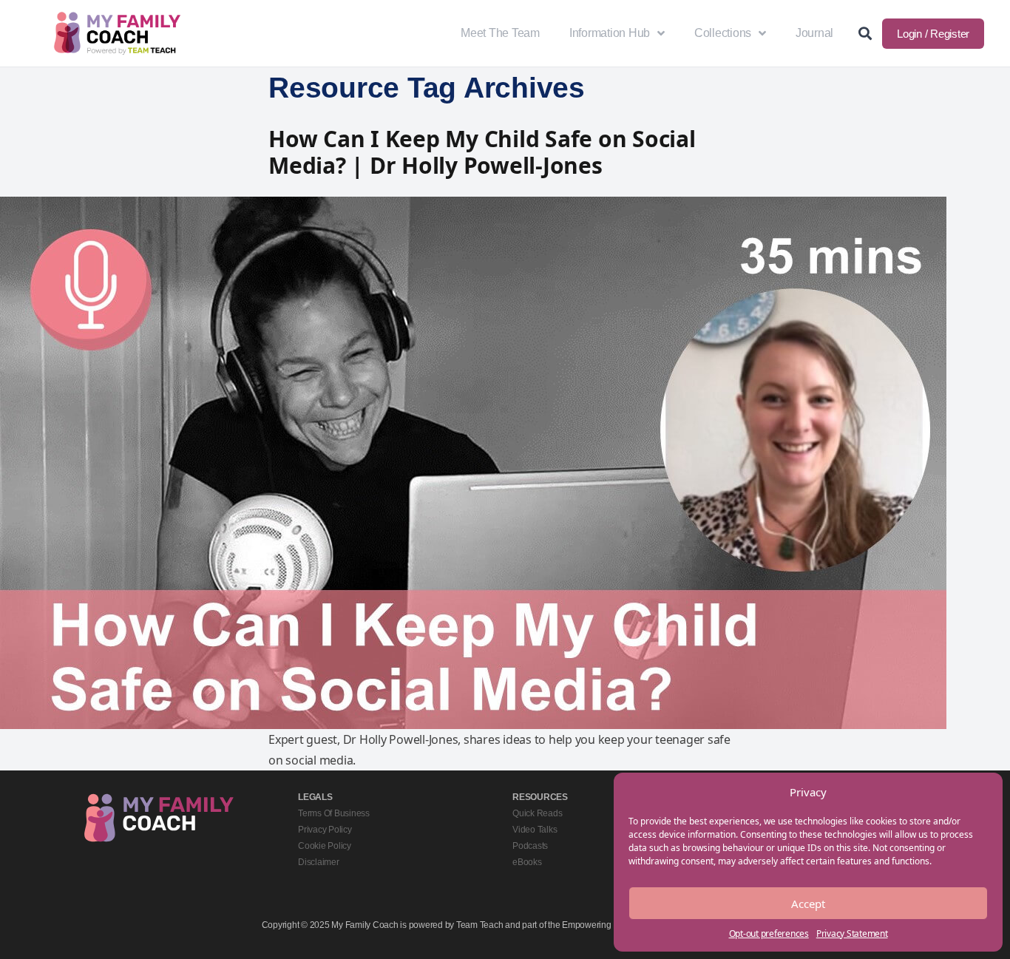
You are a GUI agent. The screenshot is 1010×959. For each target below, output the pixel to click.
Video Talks (534, 829)
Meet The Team (500, 33)
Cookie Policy (324, 846)
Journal (814, 33)
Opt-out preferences (769, 933)
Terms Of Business (334, 813)
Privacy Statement (852, 933)
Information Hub (609, 33)
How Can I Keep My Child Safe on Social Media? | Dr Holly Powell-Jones (482, 151)
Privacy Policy (325, 829)
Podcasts (530, 846)
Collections (722, 33)
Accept (808, 903)
